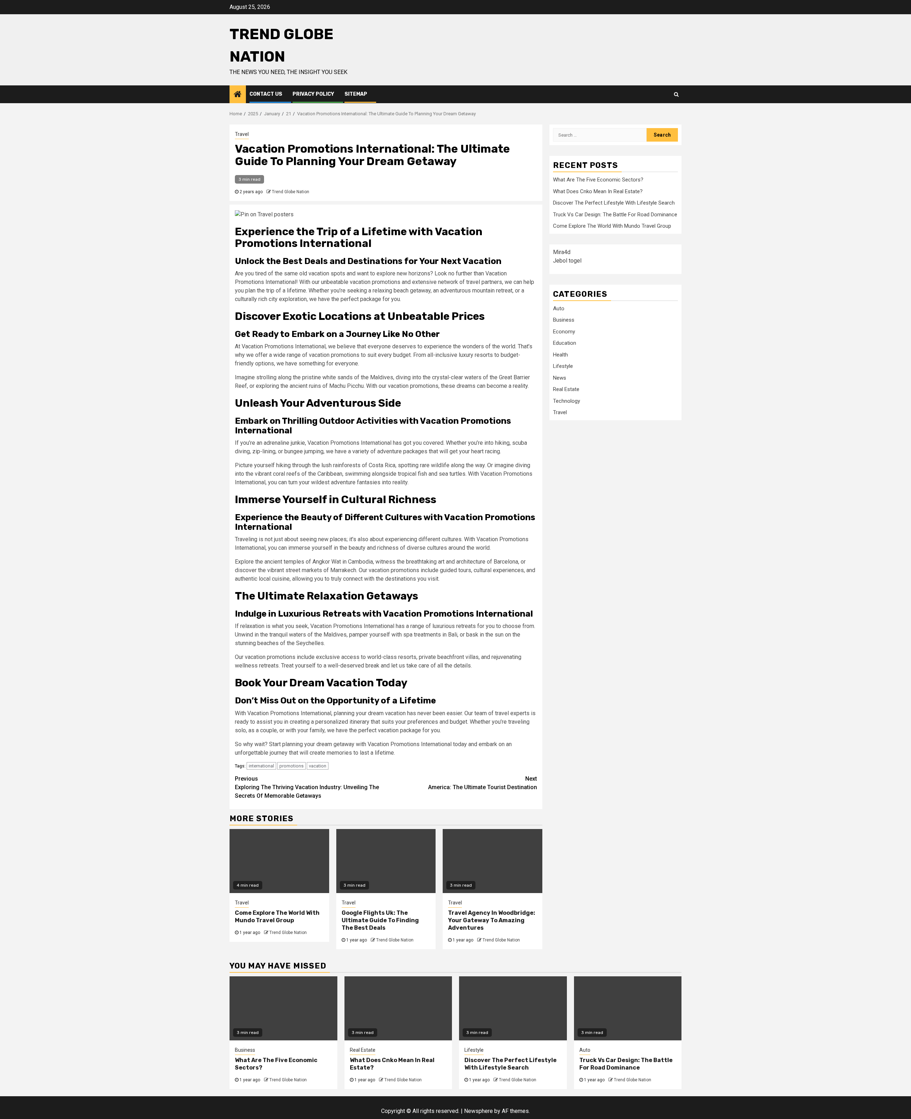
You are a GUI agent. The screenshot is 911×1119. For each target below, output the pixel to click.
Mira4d (561, 251)
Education (564, 343)
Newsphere (478, 1111)
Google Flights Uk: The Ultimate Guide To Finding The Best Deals (380, 920)
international (261, 766)
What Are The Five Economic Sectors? (598, 179)
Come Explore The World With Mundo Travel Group (277, 916)
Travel (242, 134)
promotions (291, 766)
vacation (317, 766)
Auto (558, 308)
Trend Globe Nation (290, 191)
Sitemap (355, 94)
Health (560, 354)
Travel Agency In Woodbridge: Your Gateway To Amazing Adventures (491, 920)
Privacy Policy (313, 94)
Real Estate (566, 389)
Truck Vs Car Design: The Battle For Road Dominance (615, 214)
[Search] (676, 94)
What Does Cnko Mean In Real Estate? (598, 191)
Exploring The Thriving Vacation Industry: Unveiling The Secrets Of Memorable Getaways (307, 787)
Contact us (265, 94)
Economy (564, 331)
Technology (566, 400)
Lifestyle (563, 366)
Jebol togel (567, 260)
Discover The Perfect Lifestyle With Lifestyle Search (614, 203)
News (559, 377)
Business (563, 320)
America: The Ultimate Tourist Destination (482, 783)
